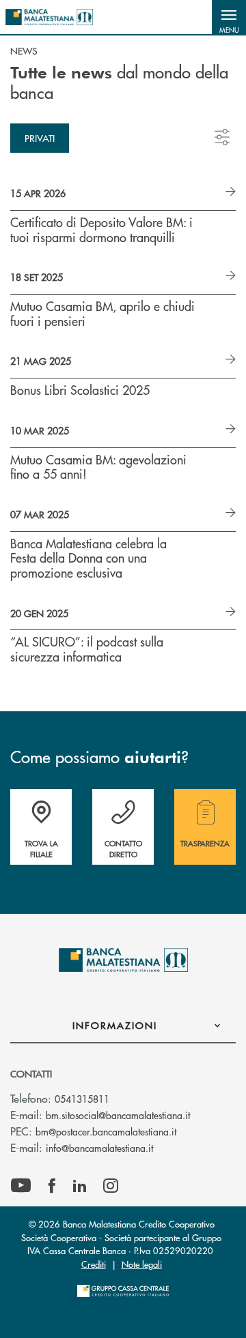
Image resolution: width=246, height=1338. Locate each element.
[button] (229, 17)
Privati (40, 138)
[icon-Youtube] (20, 1185)
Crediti (93, 1264)
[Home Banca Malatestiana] (49, 17)
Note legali (142, 1264)
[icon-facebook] (52, 1185)
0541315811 (82, 1098)
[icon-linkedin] (79, 1185)
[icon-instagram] (110, 1185)
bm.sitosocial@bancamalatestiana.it (118, 1115)
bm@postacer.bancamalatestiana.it (106, 1131)
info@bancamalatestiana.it (99, 1148)
